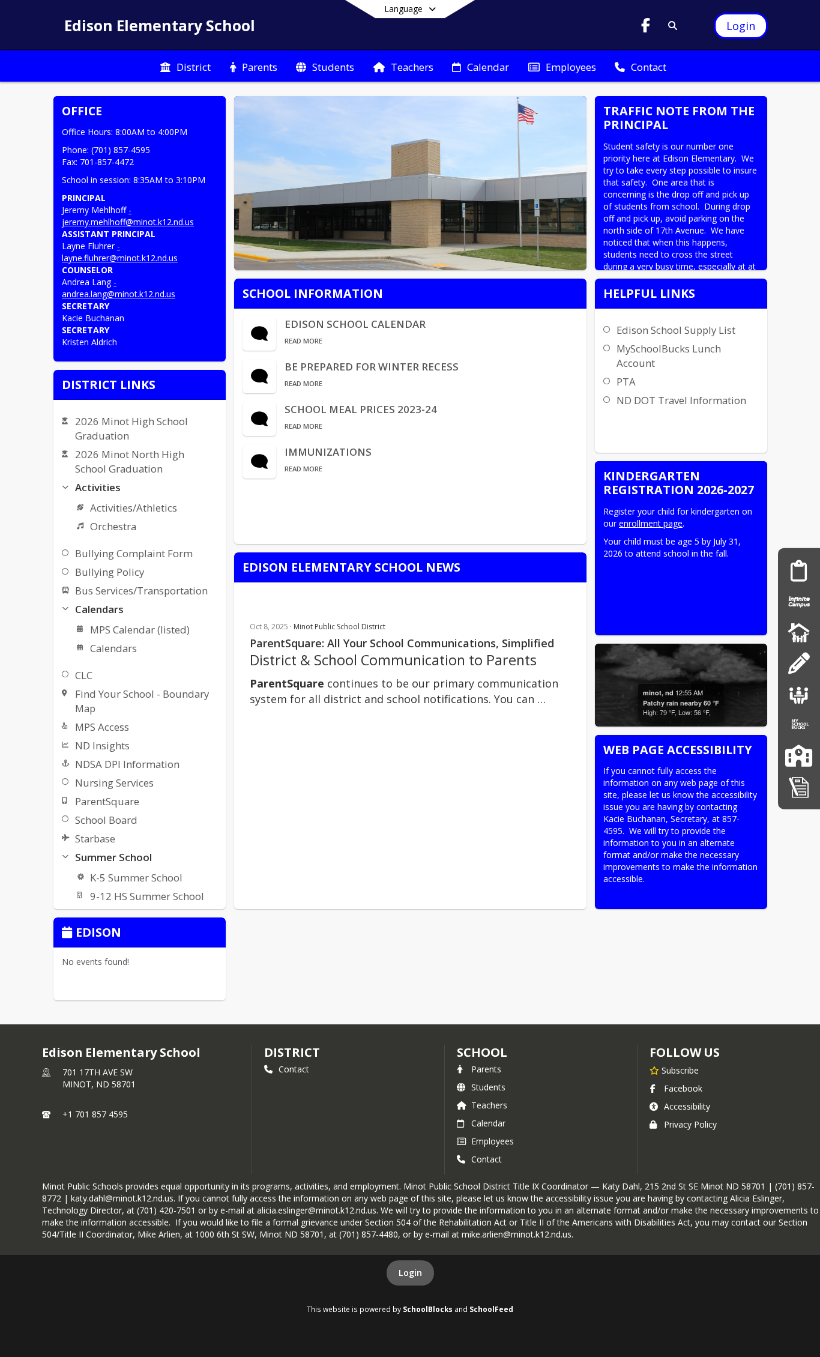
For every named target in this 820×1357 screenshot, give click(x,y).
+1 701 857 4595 (95, 1114)
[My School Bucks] (799, 724)
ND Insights (102, 745)
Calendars (113, 648)
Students (488, 1087)
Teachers (489, 1105)
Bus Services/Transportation (141, 590)
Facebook (683, 1088)
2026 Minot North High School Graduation (129, 461)
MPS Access (102, 727)
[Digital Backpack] (799, 632)
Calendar (488, 1123)
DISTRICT (291, 1052)
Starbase (95, 838)
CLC (83, 675)
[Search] (670, 25)
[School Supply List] (798, 663)
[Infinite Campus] (799, 601)
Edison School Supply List (676, 330)
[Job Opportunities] (799, 694)
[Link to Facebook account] (646, 27)
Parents (486, 1069)
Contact (294, 1069)
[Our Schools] (798, 755)
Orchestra (113, 526)
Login (410, 1272)
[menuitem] (185, 66)
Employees (492, 1141)
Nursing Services (114, 783)
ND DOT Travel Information (681, 400)
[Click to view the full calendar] (69, 933)
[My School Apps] (799, 786)
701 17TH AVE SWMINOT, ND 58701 (99, 1078)
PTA (626, 381)
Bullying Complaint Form (134, 553)
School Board (106, 820)
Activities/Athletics (133, 508)
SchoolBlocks (428, 1309)
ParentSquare (107, 801)
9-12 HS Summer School (147, 896)
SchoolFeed (491, 1309)
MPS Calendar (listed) (140, 629)
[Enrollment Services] (798, 570)
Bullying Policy (109, 572)
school (482, 1052)
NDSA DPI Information (127, 764)
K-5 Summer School (136, 877)
